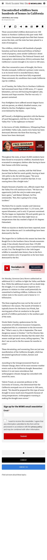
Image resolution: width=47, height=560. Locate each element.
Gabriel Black (6, 17)
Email (6, 410)
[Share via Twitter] (10, 26)
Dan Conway (14, 17)
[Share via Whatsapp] (15, 26)
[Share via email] (26, 26)
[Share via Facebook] (4, 26)
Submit (23, 436)
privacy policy (36, 427)
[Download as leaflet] (31, 26)
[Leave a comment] (37, 26)
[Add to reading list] (42, 26)
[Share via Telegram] (21, 26)
